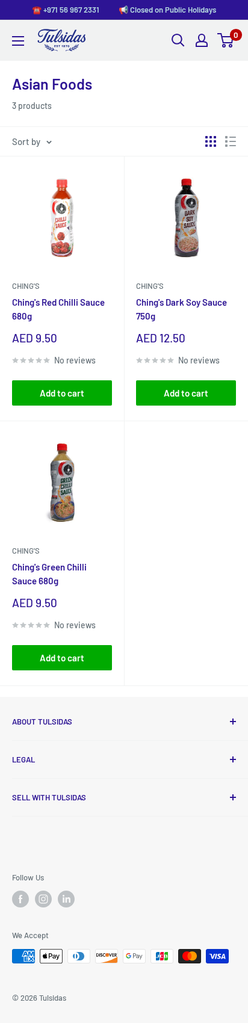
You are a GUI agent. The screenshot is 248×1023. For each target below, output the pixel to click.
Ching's (26, 286)
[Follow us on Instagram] (43, 899)
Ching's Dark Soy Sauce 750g (181, 309)
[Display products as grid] (210, 141)
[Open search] (178, 40)
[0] (226, 40)
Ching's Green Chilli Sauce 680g (49, 573)
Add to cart (62, 393)
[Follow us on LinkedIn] (66, 899)
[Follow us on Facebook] (20, 899)
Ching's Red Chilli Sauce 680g (58, 309)
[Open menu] (18, 41)
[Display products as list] (230, 141)
